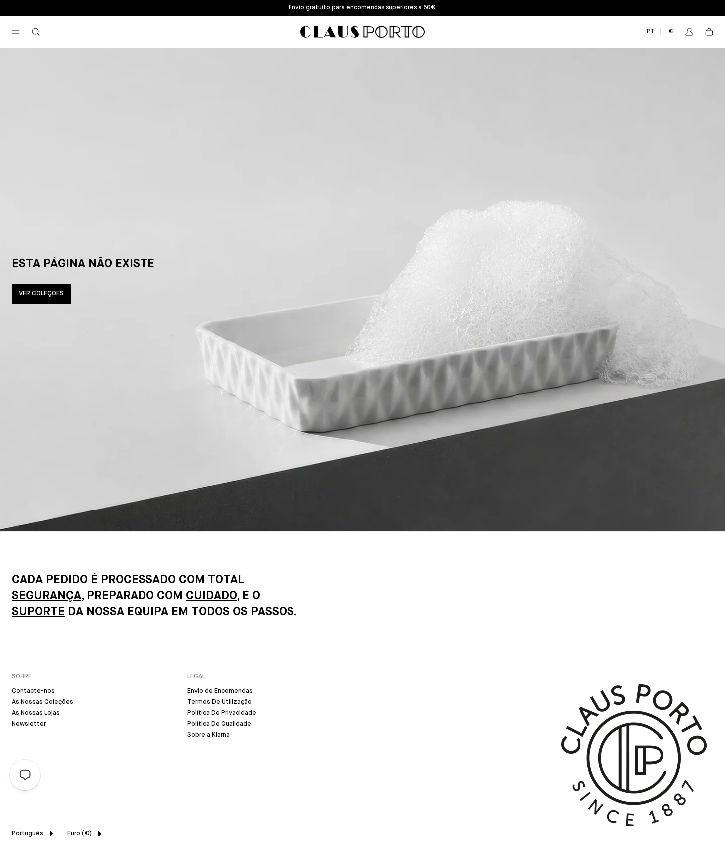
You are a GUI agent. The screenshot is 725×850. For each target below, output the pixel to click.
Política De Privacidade (221, 713)
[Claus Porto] (362, 32)
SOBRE (22, 676)
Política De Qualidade (219, 724)
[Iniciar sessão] (689, 32)
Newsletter (29, 724)
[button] (16, 32)
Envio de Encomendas (220, 691)
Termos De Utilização (219, 702)
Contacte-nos (33, 691)
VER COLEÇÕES (41, 293)
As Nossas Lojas (36, 713)
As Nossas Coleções (42, 702)
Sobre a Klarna (208, 735)
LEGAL (196, 676)
